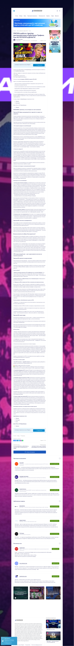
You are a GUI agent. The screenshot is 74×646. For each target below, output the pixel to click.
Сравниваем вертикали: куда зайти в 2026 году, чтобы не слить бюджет (36, 594)
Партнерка (23, 435)
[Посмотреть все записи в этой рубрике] (60, 458)
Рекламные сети (17, 543)
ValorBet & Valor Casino (19, 70)
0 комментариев (34, 40)
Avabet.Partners (22, 488)
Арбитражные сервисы (19, 501)
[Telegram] (14, 11)
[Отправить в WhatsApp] (22, 440)
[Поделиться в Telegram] (17, 440)
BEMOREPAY (22, 505)
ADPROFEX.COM (23, 576)
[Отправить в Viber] (21, 440)
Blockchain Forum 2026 (51, 629)
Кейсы (19, 435)
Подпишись (8, 642)
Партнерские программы (19, 458)
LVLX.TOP (21, 462)
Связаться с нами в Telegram (19, 644)
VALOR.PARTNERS (19, 39)
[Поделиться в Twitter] (19, 440)
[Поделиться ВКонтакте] (14, 440)
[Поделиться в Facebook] (15, 440)
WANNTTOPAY (22, 520)
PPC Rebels (21, 533)
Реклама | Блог (27, 644)
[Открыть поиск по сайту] (60, 11)
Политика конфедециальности (37, 644)
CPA (15, 435)
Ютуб (17, 421)
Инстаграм (18, 102)
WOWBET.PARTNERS (23, 476)
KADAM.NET (22, 547)
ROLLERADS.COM (23, 563)
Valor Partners (34, 409)
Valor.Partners (29, 69)
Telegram (17, 101)
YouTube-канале (20, 94)
